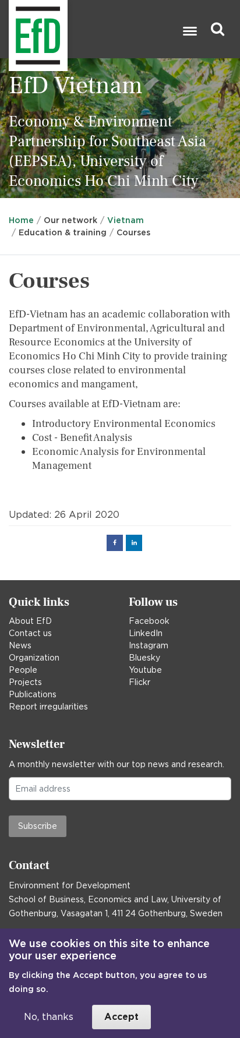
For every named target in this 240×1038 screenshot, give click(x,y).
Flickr (139, 682)
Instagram (148, 645)
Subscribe (37, 826)
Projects (25, 682)
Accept (121, 1016)
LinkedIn (146, 633)
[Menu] (189, 32)
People (23, 670)
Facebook (149, 621)
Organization (34, 657)
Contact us (30, 633)
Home (21, 220)
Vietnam (125, 220)
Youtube (145, 670)
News (20, 645)
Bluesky (144, 657)
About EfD (30, 621)
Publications (33, 694)
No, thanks (48, 1016)
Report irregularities (48, 706)
